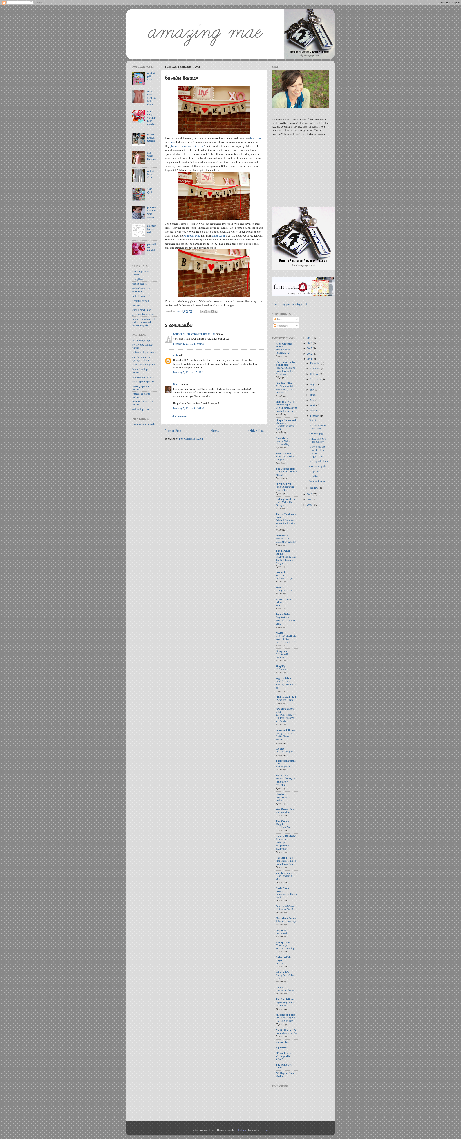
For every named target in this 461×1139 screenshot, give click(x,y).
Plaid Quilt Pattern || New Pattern (286, 488)
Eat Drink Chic (284, 858)
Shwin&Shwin (284, 484)
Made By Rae (283, 453)
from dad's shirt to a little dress (151, 98)
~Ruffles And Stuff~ (286, 697)
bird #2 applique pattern (140, 370)
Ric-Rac (280, 748)
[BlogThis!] (205, 311)
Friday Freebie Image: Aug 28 (283, 351)
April (313, 405)
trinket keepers (139, 283)
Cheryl (176, 384)
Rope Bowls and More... (284, 877)
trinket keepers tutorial (151, 137)
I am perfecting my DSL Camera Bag (285, 1019)
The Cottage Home (286, 469)
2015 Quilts (150, 191)
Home (214, 430)
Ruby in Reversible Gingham (285, 458)
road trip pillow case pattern (142, 403)
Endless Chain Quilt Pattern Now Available (286, 781)
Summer (280, 963)
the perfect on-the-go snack (286, 895)
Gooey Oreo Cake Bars (285, 976)
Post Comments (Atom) (191, 438)
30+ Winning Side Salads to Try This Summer (285, 389)
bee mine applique (141, 340)
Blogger (265, 1130)
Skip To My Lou (285, 402)
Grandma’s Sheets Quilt (285, 427)
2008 (310, 504)
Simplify (280, 666)
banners (136, 305)
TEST (278, 605)
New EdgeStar (283, 766)
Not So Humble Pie (286, 1030)
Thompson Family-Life (286, 762)
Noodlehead (282, 438)
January (314, 487)
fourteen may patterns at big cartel (289, 304)
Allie (175, 355)
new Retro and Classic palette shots (286, 540)
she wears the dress (151, 156)
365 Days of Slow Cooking (285, 1074)
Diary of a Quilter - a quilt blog (286, 363)
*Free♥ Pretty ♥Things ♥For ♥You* (283, 1056)
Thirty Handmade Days (286, 515)
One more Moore (285, 906)
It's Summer (282, 669)
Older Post (256, 430)
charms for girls (317, 466)
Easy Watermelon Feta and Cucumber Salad (285, 620)
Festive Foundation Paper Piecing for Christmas (285, 371)
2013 (310, 348)
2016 (310, 338)
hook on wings (283, 812)
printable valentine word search (151, 212)
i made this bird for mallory (317, 440)
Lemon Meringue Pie (286, 1033)
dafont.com (218, 235)
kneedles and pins (285, 1015)
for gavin (314, 471)
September (316, 379)
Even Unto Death (284, 699)
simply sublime (284, 873)
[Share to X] (209, 311)
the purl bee (282, 1042)
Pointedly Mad (191, 235)
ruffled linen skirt (150, 174)
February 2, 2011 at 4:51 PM (188, 372)
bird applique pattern (143, 377)
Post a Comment (178, 416)
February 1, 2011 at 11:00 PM (188, 343)
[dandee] (280, 794)
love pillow (137, 279)
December (315, 363)
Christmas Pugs (283, 827)
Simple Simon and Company (286, 421)
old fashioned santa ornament (142, 290)
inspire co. (281, 930)
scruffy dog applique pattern (142, 346)
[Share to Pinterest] (216, 311)
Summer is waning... (286, 948)
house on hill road (286, 730)
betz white (281, 572)
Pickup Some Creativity (283, 943)
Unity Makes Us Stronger (284, 503)
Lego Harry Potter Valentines (285, 1004)
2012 (310, 353)
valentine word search (143, 424)
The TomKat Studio (283, 552)
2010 (310, 494)
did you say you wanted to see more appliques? (317, 451)
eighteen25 (281, 1047)
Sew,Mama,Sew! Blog (285, 710)
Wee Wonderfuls (285, 809)
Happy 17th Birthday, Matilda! (286, 473)
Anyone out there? (285, 990)
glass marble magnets (143, 314)
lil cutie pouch (316, 420)
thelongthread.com (286, 499)
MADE (280, 633)
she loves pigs (316, 433)
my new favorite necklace (317, 427)
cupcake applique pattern (141, 395)
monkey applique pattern (141, 387)
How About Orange (286, 918)
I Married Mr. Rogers (284, 958)
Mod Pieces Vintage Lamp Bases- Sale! (286, 862)
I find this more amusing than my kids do (286, 684)
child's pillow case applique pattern (141, 358)
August (314, 384)
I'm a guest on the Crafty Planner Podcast (284, 736)
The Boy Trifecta (285, 999)
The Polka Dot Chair (284, 1066)
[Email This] (202, 311)
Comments (282, 325)
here (252, 138)
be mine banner (317, 481)
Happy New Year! (285, 590)
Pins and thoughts (284, 751)
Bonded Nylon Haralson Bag (283, 442)
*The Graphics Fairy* (284, 345)
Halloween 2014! (284, 909)
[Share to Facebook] (212, 311)
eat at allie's (282, 972)
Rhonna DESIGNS (286, 836)
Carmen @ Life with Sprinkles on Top (194, 334)
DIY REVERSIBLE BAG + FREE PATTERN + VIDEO (286, 639)
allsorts (280, 587)
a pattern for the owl (151, 229)
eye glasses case (140, 300)
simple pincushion (141, 309)
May (312, 400)
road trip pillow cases (151, 76)
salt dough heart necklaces (140, 273)
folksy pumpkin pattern (144, 364)
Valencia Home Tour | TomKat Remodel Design (286, 560)
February (315, 415)
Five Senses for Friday (283, 798)
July (312, 389)
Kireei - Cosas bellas (283, 601)
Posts (279, 319)
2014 (310, 343)
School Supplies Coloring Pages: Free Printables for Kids (286, 408)
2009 (310, 499)
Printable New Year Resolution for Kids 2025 (285, 523)
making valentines (318, 461)
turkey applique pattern (144, 352)
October (314, 374)
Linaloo (280, 987)
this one (175, 146)
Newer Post (173, 430)
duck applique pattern (143, 381)
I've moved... (282, 933)
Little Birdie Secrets (282, 889)
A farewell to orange (286, 921)
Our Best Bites (284, 383)
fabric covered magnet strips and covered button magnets (143, 322)
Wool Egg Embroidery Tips (284, 576)
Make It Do (282, 775)
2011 (310, 358)
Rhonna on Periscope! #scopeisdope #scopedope (282, 843)
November (315, 368)
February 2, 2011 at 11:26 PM (188, 408)
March (313, 410)
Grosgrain (281, 651)
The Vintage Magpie (282, 822)
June (312, 394)
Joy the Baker (283, 614)
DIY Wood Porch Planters (284, 655)
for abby (313, 476)
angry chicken (283, 678)
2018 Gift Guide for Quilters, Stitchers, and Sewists (286, 718)
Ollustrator (241, 1130)
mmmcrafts (282, 535)
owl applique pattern (142, 409)
